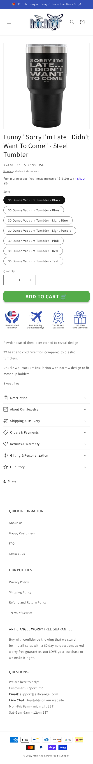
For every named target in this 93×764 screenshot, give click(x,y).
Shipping (8, 171)
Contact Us (17, 554)
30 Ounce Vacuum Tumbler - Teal (33, 261)
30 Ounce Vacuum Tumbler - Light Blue (38, 220)
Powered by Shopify (58, 755)
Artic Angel (39, 755)
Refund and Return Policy (27, 602)
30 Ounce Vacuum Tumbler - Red (33, 251)
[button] (9, 22)
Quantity (9, 271)
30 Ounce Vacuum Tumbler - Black (34, 200)
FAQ (12, 543)
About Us (16, 523)
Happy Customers (22, 533)
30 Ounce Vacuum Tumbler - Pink (33, 241)
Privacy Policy (19, 582)
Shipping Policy (20, 592)
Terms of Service (21, 613)
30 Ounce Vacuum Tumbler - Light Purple (39, 231)
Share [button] (12, 481)
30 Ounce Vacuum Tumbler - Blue (33, 210)
